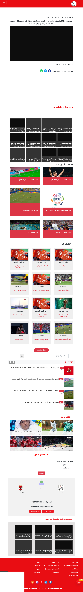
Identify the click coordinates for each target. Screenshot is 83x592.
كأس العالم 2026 (33, 232)
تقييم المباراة (35, 511)
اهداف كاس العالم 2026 (63, 232)
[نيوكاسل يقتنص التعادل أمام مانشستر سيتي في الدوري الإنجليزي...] (49, 152)
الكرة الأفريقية (41, 262)
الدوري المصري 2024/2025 (19, 315)
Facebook (49, 70)
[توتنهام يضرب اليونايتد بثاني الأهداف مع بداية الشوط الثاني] (49, 126)
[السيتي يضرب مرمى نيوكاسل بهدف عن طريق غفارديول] (17, 156)
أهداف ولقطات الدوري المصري (28, 179)
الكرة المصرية (73, 575)
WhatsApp (41, 70)
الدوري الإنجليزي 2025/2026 (41, 290)
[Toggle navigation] (4, 2)
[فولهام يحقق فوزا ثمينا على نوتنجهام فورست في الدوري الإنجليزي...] (17, 137)
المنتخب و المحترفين (51, 566)
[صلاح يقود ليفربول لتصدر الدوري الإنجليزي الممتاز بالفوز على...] (17, 123)
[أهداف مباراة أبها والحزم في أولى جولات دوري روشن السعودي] (23, 548)
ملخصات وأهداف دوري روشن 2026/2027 (58, 210)
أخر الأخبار (75, 569)
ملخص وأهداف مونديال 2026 (29, 210)
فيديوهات (36, 566)
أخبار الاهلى (74, 572)
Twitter (45, 70)
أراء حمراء (56, 572)
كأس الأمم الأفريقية (71, 566)
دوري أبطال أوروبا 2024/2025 (63, 339)
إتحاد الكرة (19, 311)
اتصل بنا (37, 572)
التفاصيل (48, 511)
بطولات (37, 562)
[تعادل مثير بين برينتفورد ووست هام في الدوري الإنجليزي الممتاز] (65, 152)
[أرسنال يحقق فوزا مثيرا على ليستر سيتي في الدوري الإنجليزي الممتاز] (49, 137)
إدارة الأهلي (19, 335)
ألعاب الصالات (19, 339)
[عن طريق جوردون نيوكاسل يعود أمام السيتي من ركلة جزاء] (33, 156)
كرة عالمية (60, 17)
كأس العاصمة (63, 262)
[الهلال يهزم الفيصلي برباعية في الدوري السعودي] (43, 548)
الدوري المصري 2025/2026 (19, 290)
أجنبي (65, 468)
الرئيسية (70, 17)
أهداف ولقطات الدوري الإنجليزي (61, 179)
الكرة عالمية (55, 562)
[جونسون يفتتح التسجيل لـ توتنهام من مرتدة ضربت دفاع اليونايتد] (33, 126)
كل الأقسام (41, 350)
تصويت (41, 473)
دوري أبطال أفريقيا (19, 262)
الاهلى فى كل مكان (52, 569)
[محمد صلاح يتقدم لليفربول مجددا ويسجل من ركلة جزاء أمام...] (65, 137)
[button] (10, 362)
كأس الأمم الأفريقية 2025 (41, 266)
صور (38, 569)
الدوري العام (19, 287)
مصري (65, 465)
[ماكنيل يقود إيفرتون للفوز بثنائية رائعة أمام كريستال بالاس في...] (33, 137)
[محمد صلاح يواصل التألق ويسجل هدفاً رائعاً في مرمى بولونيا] (65, 126)
